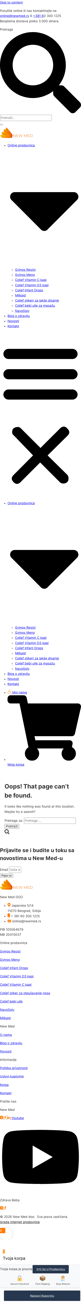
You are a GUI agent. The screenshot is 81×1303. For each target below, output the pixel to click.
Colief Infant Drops (29, 290)
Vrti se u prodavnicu (50, 1269)
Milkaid (20, 295)
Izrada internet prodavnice (20, 1222)
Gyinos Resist (25, 270)
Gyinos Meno (25, 275)
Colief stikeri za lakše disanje (37, 300)
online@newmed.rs (14, 16)
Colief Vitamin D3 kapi (32, 285)
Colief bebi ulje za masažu (35, 305)
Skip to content (11, 2)
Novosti (13, 321)
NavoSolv (22, 311)
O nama (6, 1035)
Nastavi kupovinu (42, 1296)
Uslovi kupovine (12, 1076)
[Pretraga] (1, 124)
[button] (40, 414)
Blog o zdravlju (19, 316)
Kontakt (13, 326)
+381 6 (38, 16)
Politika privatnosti (14, 1068)
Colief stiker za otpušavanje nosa (25, 993)
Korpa (4, 1085)
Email (4, 870)
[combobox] (26, 118)
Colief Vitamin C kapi (31, 280)
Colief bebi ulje (11, 1001)
